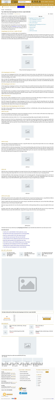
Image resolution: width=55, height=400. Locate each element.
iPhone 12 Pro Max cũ (40, 325)
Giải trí (32, 6)
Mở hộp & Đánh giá (13, 6)
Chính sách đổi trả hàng (24, 373)
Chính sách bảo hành (23, 371)
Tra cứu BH (51, 1)
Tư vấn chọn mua (21, 6)
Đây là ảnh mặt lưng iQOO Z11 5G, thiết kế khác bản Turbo (14, 240)
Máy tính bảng (12, 4)
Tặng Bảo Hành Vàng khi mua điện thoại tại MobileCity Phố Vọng (14, 355)
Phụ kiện (28, 4)
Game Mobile (27, 6)
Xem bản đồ (13, 375)
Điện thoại (5, 4)
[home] (2, 7)
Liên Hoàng (4, 13)
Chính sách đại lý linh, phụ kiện (25, 380)
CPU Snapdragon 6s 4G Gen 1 (36, 19)
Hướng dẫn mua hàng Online (25, 378)
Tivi (24, 4)
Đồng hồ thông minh (37, 4)
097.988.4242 (7, 378)
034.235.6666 (7, 376)
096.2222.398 (13, 376)
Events (46, 1)
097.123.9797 (13, 387)
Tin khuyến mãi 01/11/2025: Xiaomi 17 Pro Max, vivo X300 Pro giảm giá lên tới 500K (27, 364)
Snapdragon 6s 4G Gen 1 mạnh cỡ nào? (36, 18)
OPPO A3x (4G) (33, 25)
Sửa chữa (51, 4)
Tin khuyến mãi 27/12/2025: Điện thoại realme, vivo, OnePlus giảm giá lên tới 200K (17, 364)
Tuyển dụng (49, 6)
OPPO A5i (32, 29)
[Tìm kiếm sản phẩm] (30, 2)
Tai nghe (45, 4)
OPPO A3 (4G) (32, 27)
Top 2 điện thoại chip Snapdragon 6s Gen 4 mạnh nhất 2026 (14, 247)
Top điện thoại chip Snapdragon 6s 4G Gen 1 (37, 24)
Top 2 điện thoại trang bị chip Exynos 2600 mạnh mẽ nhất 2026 (47, 253)
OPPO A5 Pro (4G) (33, 30)
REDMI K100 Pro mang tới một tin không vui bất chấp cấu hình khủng (16, 245)
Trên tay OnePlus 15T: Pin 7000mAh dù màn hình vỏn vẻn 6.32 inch (16, 238)
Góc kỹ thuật (37, 6)
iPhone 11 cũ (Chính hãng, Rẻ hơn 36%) (17, 331)
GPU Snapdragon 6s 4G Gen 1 (36, 21)
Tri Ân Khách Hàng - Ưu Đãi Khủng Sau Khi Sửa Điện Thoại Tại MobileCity (38, 364)
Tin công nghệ (6, 6)
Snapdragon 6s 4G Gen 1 (16, 26)
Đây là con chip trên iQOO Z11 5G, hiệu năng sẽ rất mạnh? (14, 235)
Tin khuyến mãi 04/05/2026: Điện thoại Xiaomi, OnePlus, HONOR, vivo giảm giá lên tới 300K (7, 364)
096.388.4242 (13, 378)
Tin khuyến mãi (42, 6)
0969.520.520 (7, 383)
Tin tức (42, 1)
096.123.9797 (7, 387)
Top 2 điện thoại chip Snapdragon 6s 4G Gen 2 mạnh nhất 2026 (15, 243)
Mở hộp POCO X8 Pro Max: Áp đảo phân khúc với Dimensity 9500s (16, 233)
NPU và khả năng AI (33, 22)
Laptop (19, 4)
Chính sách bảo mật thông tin (25, 375)
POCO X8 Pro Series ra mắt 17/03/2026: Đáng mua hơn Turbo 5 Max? (16, 242)
